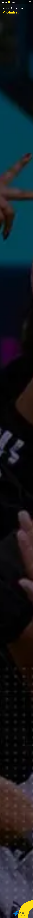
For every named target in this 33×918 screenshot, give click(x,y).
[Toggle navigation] (30, 2)
